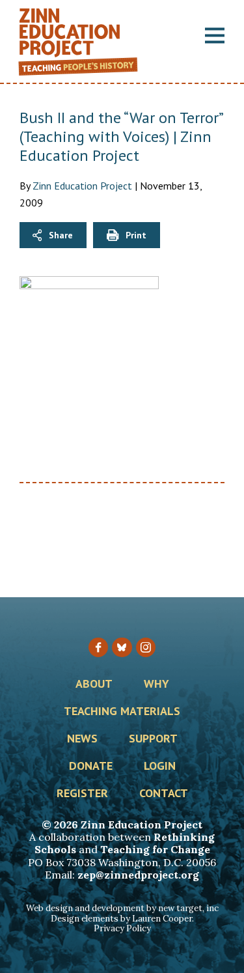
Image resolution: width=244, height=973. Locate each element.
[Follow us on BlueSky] (121, 647)
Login (160, 766)
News (82, 739)
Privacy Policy (122, 928)
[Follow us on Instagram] (146, 647)
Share (61, 235)
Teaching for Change (155, 849)
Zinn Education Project (82, 185)
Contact (163, 793)
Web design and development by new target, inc (122, 908)
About (94, 684)
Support (153, 739)
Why (156, 684)
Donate (91, 766)
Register (82, 793)
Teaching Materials (122, 711)
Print (136, 235)
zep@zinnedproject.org (138, 874)
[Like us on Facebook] (98, 647)
